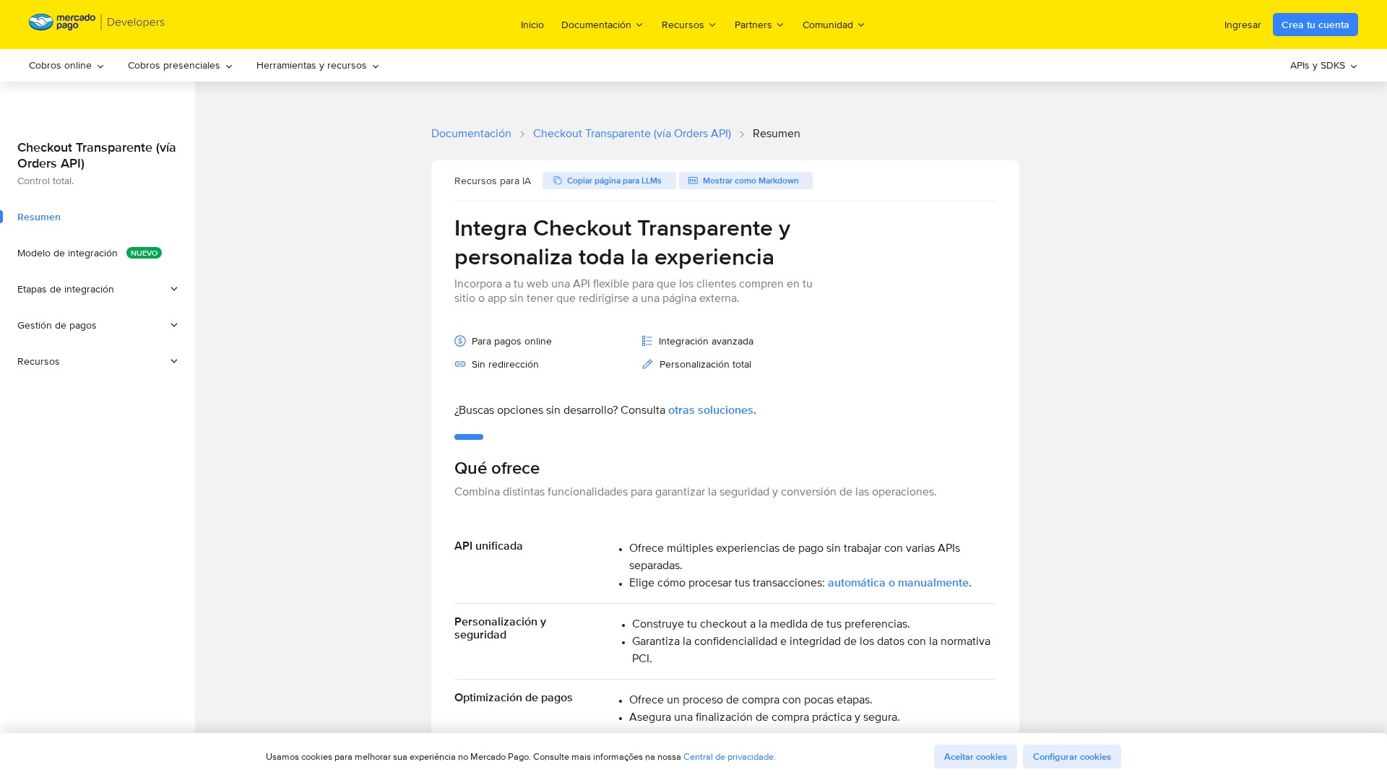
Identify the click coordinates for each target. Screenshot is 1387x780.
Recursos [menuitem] (683, 24)
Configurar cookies (1072, 756)
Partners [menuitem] (753, 24)
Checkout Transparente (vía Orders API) (632, 133)
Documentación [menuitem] (596, 24)
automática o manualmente (898, 582)
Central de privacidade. (729, 756)
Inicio (532, 24)
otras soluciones (710, 410)
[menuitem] (67, 65)
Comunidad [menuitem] (828, 24)
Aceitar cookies (975, 756)
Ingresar (1242, 24)
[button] (97, 288)
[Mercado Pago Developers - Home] (97, 25)
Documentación (471, 133)
